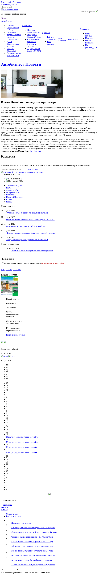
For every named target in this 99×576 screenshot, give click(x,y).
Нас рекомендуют (91, 46)
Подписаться (32, 169)
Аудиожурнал (73, 39)
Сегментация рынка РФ (33, 40)
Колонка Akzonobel (11, 49)
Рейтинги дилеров (31, 45)
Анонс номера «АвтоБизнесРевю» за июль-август (33, 560)
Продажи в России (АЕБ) (33, 31)
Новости (10, 25)
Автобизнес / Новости (21, 64)
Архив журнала (62, 39)
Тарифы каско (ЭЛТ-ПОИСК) (34, 49)
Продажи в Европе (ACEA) (34, 36)
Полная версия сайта (10, 4)
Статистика (27, 26)
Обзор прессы (13, 28)
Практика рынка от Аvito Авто (14, 54)
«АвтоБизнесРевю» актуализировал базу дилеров (33, 565)
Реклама (88, 40)
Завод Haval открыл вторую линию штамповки (27, 240)
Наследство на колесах (21, 523)
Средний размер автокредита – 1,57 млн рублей (32, 537)
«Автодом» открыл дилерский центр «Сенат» (26, 226)
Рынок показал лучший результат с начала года (32, 541)
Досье (9, 42)
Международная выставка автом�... (22, 437)
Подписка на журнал (15, 335)
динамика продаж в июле (6, 507)
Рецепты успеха (14, 35)
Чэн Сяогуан (35, 151)
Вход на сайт (6, 2)
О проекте (84, 29)
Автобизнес (6, 21)
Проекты (46, 32)
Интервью (11, 32)
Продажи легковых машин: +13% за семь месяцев (33, 555)
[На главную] (9, 9)
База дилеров (50, 43)
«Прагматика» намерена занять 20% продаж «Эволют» (30, 219)
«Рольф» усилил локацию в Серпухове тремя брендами (30, 233)
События (10, 30)
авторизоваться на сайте (52, 263)
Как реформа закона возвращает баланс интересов (33, 527)
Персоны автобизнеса (12, 38)
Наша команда (88, 34)
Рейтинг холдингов (51, 38)
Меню (3, 18)
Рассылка (17, 2)
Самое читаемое (13, 514)
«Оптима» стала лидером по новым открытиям (27, 213)
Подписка (89, 38)
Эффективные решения (13, 45)
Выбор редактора (13, 516)
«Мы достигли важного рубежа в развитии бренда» (34, 532)
